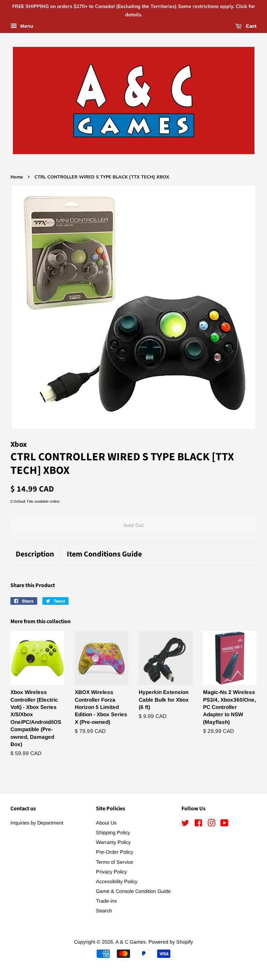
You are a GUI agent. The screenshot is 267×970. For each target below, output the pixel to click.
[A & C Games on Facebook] (198, 824)
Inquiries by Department (36, 823)
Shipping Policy (113, 832)
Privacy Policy (111, 872)
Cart (250, 26)
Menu (26, 26)
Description (35, 554)
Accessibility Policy (116, 881)
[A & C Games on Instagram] (211, 824)
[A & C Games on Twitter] (185, 824)
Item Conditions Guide (104, 554)
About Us (106, 823)
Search (104, 910)
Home (16, 176)
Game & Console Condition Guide (133, 891)
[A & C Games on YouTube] (224, 824)
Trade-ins (106, 901)
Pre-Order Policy (114, 852)
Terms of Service (114, 862)
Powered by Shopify (170, 942)
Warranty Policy (113, 842)
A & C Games (130, 942)
